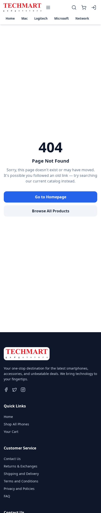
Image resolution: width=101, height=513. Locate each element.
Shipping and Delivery (21, 473)
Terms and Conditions (21, 481)
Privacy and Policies (19, 488)
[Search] (74, 7)
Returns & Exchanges (20, 466)
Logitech (41, 18)
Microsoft (61, 18)
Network (82, 18)
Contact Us (12, 458)
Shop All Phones (16, 424)
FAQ (7, 496)
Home (10, 18)
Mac (24, 18)
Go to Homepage (50, 197)
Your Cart (11, 431)
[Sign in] (93, 7)
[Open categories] (48, 7)
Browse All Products (50, 211)
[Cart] (83, 7)
